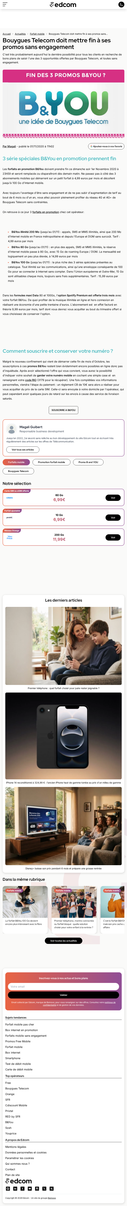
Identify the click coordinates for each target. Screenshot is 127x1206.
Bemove (52, 1198)
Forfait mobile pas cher (19, 1024)
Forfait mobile (37, 33)
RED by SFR (12, 1116)
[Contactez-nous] (121, 4)
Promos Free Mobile (17, 1041)
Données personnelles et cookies (25, 1152)
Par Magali (9, 146)
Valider (63, 995)
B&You (9, 1122)
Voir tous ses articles (23, 449)
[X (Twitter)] (44, 1188)
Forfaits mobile (16, 462)
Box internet (12, 1052)
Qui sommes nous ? (17, 1163)
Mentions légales (15, 1146)
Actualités (20, 33)
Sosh (8, 1127)
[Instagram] (37, 1188)
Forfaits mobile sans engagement (25, 1035)
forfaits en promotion (45, 212)
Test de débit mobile (18, 1063)
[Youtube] (29, 1188)
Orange (9, 1094)
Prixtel (9, 1111)
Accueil (7, 33)
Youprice (10, 1133)
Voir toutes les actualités (63, 940)
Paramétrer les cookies (19, 1158)
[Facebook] (22, 1188)
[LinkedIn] (15, 1188)
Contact (10, 1169)
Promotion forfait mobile (51, 462)
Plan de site (12, 1175)
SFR (7, 1099)
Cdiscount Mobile (16, 1105)
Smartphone (12, 1058)
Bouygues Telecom (18, 471)
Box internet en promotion (21, 1030)
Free (8, 1082)
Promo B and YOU (88, 462)
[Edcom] (63, 4)
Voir (113, 497)
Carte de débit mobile (18, 1069)
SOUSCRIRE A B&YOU (63, 410)
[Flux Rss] (51, 1188)
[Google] (8, 1188)
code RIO (30, 380)
